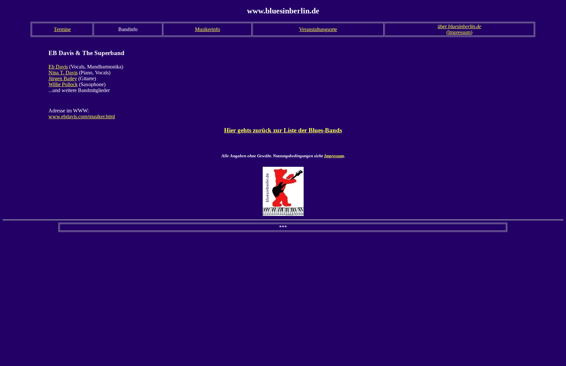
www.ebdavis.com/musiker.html (81, 116)
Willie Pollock (63, 84)
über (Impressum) (459, 29)
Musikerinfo (207, 29)
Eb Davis (58, 66)
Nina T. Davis (63, 72)
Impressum (334, 155)
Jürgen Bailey (62, 78)
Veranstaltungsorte (318, 29)
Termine (62, 29)
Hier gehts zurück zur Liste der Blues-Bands (283, 130)
